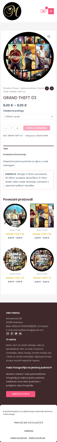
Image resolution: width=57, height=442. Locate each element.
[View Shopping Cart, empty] (43, 11)
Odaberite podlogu (13, 110)
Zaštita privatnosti (18, 438)
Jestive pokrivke (28, 88)
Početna (7, 88)
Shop (15, 88)
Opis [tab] (5, 148)
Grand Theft (42, 135)
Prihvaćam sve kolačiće (28, 422)
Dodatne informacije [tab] (14, 154)
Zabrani (28, 430)
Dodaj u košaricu (36, 128)
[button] (49, 36)
